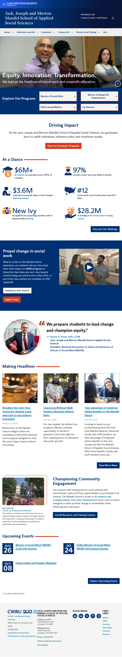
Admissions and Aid (26, 32)
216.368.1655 (48, 637)
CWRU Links (105, 612)
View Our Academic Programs (63, 145)
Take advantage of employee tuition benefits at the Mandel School (101, 411)
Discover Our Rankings (105, 229)
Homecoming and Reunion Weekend (35, 563)
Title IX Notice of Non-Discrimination (22, 636)
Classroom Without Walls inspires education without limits (58, 411)
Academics (46, 32)
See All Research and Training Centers (75, 515)
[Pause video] (118, 84)
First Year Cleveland (81, 500)
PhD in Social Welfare (51, 107)
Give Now (106, 624)
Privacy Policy (24, 633)
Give (105, 32)
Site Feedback (42, 645)
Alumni (104, 18)
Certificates (88, 107)
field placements (21, 198)
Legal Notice (13, 633)
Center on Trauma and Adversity (16, 510)
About (7, 32)
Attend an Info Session (17, 290)
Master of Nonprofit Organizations (98, 96)
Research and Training (86, 32)
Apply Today (11, 299)
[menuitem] (8, 32)
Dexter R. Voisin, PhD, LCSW (65, 336)
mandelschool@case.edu (52, 641)
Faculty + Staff (95, 18)
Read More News (108, 465)
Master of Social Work (52, 96)
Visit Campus (107, 628)
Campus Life (63, 32)
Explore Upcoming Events (103, 581)
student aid (22, 175)
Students (84, 18)
